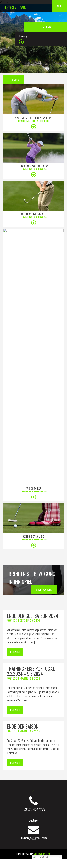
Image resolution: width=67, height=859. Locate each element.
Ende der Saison (22, 726)
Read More (15, 652)
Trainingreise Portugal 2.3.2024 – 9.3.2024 (31, 671)
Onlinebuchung (44, 589)
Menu (59, 6)
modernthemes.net (42, 853)
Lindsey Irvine (15, 7)
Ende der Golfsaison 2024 (32, 615)
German (44, 856)
